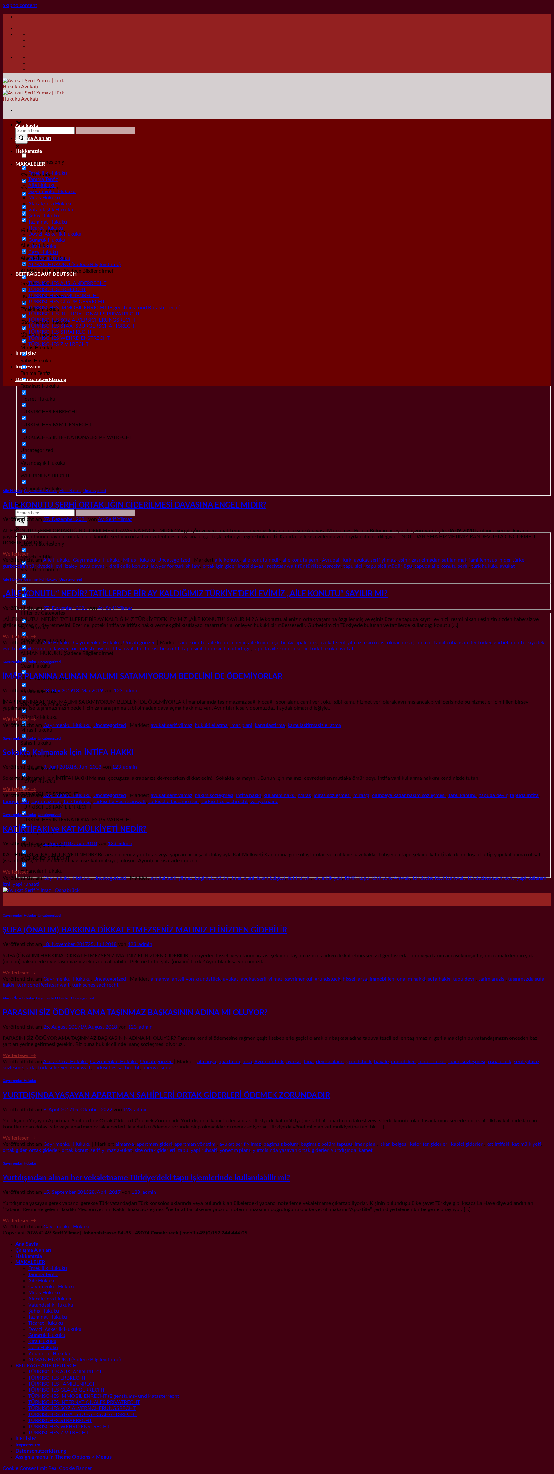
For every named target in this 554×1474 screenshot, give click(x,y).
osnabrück (499, 1061)
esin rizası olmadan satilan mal (432, 560)
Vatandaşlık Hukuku (50, 209)
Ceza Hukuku (43, 252)
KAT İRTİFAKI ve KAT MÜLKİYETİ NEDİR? (75, 829)
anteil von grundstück (196, 978)
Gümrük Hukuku (46, 240)
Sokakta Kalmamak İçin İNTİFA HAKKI (68, 753)
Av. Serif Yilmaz (115, 519)
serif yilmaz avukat (111, 1150)
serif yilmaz (526, 1061)
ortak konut (75, 1150)
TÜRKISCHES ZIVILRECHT (58, 344)
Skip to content (20, 5)
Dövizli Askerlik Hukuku (54, 234)
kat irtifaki (299, 878)
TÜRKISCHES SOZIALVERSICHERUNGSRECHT (82, 319)
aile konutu (227, 560)
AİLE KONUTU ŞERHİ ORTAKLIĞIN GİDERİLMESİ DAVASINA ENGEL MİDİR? (134, 505)
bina (309, 1061)
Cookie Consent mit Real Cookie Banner (47, 1468)
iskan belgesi (271, 878)
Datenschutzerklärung (40, 379)
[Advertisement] (277, 436)
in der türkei (432, 1061)
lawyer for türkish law (175, 566)
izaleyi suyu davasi (85, 566)
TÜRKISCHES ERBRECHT (57, 289)
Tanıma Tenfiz (43, 179)
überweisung (156, 1067)
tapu (364, 878)
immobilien (382, 978)
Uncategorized (94, 491)
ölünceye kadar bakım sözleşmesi (409, 795)
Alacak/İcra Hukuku (50, 203)
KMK (351, 878)
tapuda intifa (524, 795)
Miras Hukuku (44, 197)
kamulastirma (270, 725)
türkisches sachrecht (224, 801)
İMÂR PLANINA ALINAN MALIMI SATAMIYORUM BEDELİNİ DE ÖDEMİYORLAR (142, 676)
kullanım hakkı (280, 795)
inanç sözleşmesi (466, 1061)
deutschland (330, 1061)
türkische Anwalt (391, 878)
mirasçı (361, 795)
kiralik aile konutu (128, 566)
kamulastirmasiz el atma (314, 725)
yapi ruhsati (26, 884)
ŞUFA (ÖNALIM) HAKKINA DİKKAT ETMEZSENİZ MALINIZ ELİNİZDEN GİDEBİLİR (145, 930)
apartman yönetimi (195, 1144)
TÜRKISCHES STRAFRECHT (60, 332)
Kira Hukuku (42, 246)
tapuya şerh (16, 801)
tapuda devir (493, 795)
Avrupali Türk (336, 560)
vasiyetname (264, 801)
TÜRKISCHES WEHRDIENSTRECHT (69, 338)
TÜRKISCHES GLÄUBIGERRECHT (66, 301)
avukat (230, 978)
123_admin (126, 690)
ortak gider (15, 1150)
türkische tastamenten (173, 801)
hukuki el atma (211, 725)
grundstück (327, 978)
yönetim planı (235, 1150)
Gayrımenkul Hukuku (52, 191)
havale (381, 1061)
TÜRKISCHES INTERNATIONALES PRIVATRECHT (84, 313)
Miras (304, 795)
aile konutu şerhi (301, 560)
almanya (160, 978)
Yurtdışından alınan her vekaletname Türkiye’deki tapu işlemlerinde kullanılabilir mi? (146, 1178)
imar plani (241, 725)
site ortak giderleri (155, 1150)
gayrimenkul (298, 978)
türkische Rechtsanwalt (119, 801)
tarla (30, 1067)
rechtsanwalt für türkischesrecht (304, 566)
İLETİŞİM (26, 353)
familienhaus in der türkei (496, 560)
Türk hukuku (77, 801)
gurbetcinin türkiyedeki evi (32, 566)
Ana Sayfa (26, 125)
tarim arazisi (492, 978)
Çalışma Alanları (33, 138)
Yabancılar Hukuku (49, 258)
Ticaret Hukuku (45, 228)
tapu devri (464, 978)
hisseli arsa (355, 978)
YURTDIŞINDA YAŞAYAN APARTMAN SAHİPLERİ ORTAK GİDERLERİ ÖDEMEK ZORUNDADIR (166, 1095)
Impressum (27, 366)
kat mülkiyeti (327, 878)
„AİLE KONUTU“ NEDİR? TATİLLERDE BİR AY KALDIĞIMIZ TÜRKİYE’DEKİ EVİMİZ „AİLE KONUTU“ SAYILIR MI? (195, 594)
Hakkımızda (28, 151)
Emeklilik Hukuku (47, 173)
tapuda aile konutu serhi (442, 566)
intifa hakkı (248, 795)
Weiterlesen (19, 554)
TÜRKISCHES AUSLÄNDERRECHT (67, 283)
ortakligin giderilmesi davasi (233, 566)
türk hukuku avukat (493, 566)
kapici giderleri (467, 1144)
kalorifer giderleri (429, 1144)
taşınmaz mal (46, 801)
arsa (247, 1061)
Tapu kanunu (462, 795)
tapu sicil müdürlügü (389, 566)
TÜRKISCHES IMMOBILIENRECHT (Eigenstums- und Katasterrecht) (104, 307)
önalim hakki (411, 978)
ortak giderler (44, 1150)
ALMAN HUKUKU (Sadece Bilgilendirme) (74, 264)
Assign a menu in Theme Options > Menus (63, 1457)
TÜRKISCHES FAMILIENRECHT (63, 295)
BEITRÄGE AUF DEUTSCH (46, 274)
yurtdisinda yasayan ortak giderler (290, 1150)
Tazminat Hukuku (47, 221)
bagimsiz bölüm (212, 878)
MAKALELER (30, 164)
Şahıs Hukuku (43, 215)
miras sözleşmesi (332, 795)
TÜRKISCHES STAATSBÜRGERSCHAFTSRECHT (82, 326)
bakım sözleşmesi (214, 795)
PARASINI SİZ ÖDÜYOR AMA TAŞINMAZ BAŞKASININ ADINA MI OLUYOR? (135, 1013)
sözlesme (13, 1067)
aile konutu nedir (261, 560)
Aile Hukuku (42, 185)
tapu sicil (353, 566)
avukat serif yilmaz (375, 560)
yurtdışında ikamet (352, 1150)
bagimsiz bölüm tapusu (326, 1144)
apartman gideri (154, 1144)
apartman (229, 1061)
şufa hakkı (439, 978)
